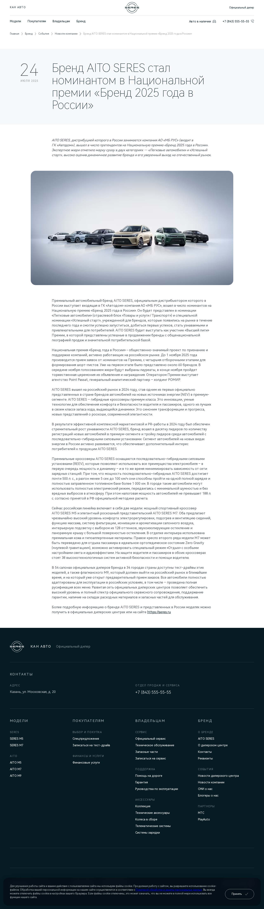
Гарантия (141, 782)
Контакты (205, 751)
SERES (14, 732)
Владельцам (61, 21)
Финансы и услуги (88, 756)
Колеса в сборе (146, 819)
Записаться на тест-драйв (91, 745)
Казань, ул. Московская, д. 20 (33, 692)
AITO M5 (15, 762)
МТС (201, 812)
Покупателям (37, 21)
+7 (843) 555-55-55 (153, 692)
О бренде (205, 732)
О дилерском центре (213, 745)
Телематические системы (153, 826)
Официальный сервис (150, 738)
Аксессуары (145, 799)
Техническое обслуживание (154, 745)
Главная (14, 33)
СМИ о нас (205, 789)
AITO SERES (206, 738)
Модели (15, 21)
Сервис (141, 732)
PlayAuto (204, 819)
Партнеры (206, 806)
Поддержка (145, 769)
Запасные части (146, 751)
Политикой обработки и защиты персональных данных (169, 889)
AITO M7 (15, 769)
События (43, 33)
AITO (14, 756)
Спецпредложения (86, 738)
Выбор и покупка (87, 732)
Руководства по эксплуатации (156, 789)
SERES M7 (16, 745)
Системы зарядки (147, 832)
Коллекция (142, 806)
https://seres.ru (159, 612)
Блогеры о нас (208, 795)
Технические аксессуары (152, 812)
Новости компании (66, 33)
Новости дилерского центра (218, 775)
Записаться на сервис (150, 758)
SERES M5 (16, 738)
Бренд (81, 21)
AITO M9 (15, 775)
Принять (237, 894)
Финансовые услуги (86, 762)
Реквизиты (205, 758)
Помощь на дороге (148, 775)
